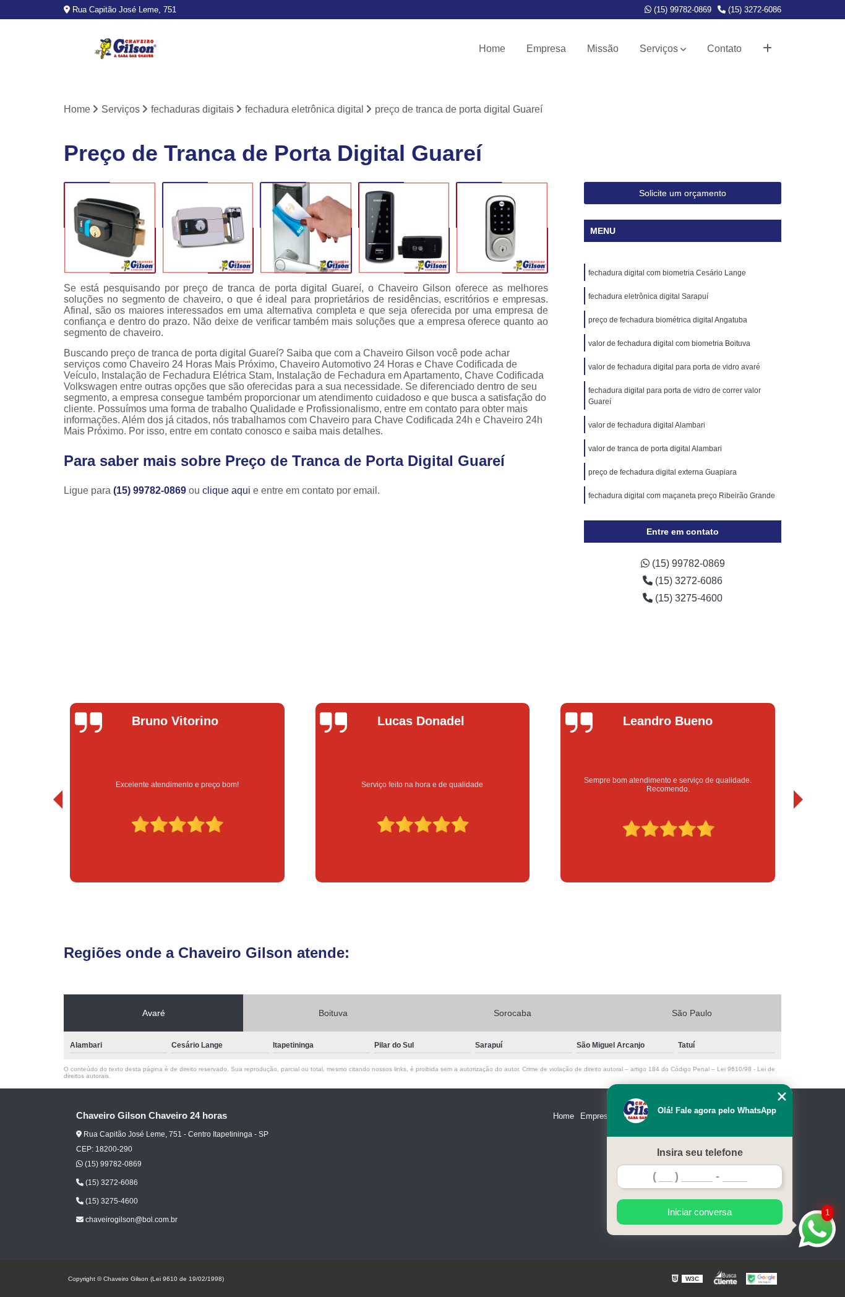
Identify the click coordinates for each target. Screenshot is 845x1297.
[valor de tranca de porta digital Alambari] (306, 228)
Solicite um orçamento (682, 193)
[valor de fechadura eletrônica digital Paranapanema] (208, 228)
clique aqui (226, 490)
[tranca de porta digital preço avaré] (502, 228)
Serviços (659, 48)
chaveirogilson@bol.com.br (131, 1219)
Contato (724, 48)
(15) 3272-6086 (753, 9)
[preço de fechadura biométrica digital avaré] (404, 228)
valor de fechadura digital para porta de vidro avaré (674, 367)
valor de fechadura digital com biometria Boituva (669, 343)
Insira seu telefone (700, 1152)
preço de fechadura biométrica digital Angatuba (667, 320)
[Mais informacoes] (767, 49)
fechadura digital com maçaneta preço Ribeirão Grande (681, 495)
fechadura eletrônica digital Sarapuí (648, 296)
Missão (603, 48)
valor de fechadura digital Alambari (646, 425)
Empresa (546, 48)
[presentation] (40, 847)
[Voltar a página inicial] (125, 49)
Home (492, 48)
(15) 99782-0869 (681, 9)
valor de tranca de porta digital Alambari (655, 448)
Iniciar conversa (699, 1212)
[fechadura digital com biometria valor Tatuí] (110, 228)
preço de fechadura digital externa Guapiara (662, 472)
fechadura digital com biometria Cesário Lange (667, 273)
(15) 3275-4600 (688, 598)
